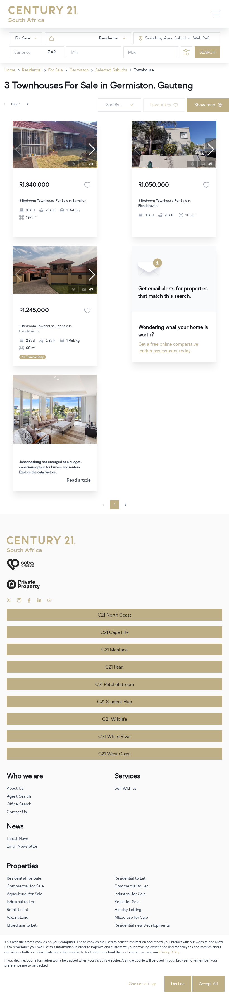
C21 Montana (114, 650)
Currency (22, 52)
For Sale (55, 70)
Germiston (79, 70)
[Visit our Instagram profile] (19, 600)
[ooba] (114, 564)
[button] (91, 149)
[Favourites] (87, 185)
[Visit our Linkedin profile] (39, 600)
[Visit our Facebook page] (29, 600)
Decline (178, 983)
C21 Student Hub (114, 702)
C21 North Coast (114, 615)
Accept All (208, 983)
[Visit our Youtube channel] (49, 600)
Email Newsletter (22, 846)
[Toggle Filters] (186, 52)
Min (74, 52)
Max (132, 52)
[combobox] (168, 38)
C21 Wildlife (114, 719)
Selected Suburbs (111, 70)
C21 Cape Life (115, 632)
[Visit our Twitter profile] (9, 600)
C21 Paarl (114, 667)
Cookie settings (143, 983)
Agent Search (19, 796)
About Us (15, 788)
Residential (32, 70)
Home (9, 70)
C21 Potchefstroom (114, 684)
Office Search (19, 804)
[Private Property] (114, 584)
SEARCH (207, 52)
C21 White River (114, 736)
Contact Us (17, 812)
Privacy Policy (169, 952)
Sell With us (126, 788)
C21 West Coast (114, 754)
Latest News (18, 838)
